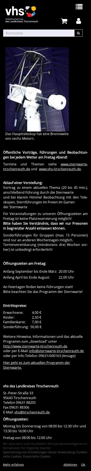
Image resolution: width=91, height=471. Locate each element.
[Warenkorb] (65, 21)
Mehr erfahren (13, 465)
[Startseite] (24, 14)
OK (83, 465)
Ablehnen (70, 465)
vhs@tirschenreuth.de (32, 412)
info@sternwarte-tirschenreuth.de (56, 351)
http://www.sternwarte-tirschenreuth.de (35, 346)
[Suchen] (78, 33)
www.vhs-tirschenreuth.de (60, 169)
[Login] (79, 21)
